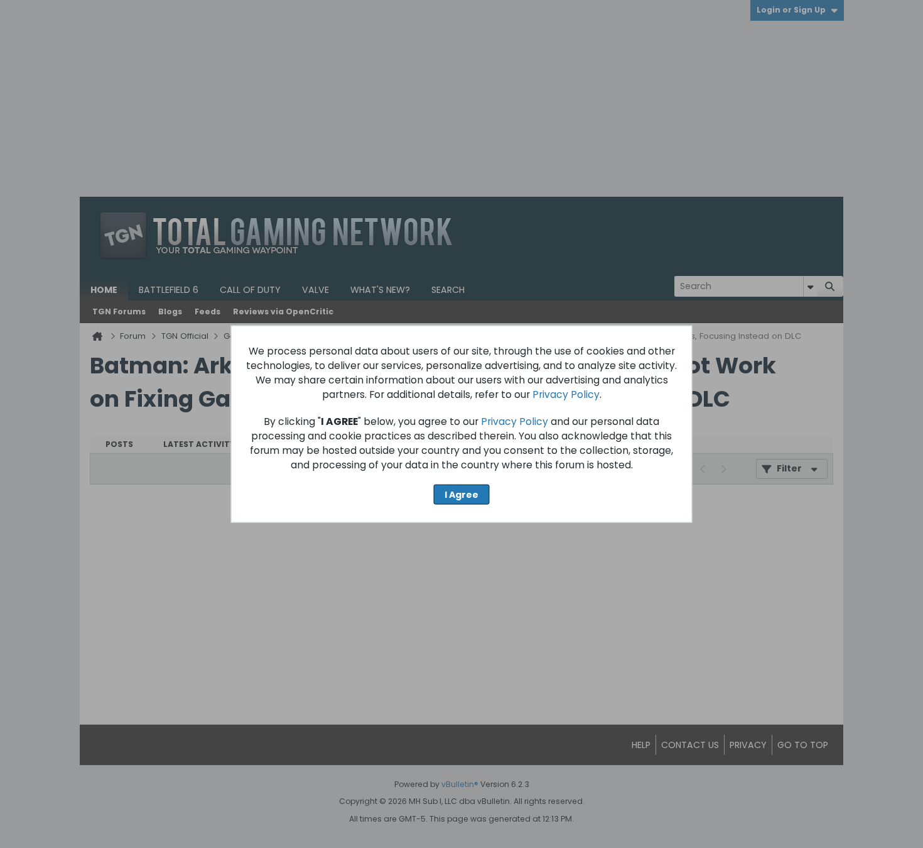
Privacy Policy (566, 393)
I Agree (461, 494)
